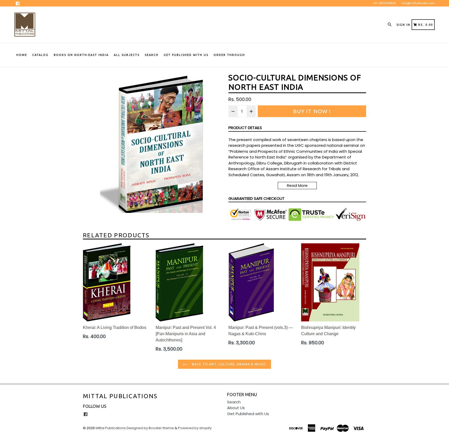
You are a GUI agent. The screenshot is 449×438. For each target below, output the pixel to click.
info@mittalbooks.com (418, 3)
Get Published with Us (248, 413)
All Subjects (127, 54)
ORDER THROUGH (229, 54)
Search (152, 54)
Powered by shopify (195, 428)
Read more (297, 185)
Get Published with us (186, 54)
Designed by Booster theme (150, 428)
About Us (236, 407)
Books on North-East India (81, 54)
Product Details (245, 127)
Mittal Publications (120, 396)
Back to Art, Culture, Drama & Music (228, 364)
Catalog (40, 54)
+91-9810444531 (384, 3)
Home (21, 54)
